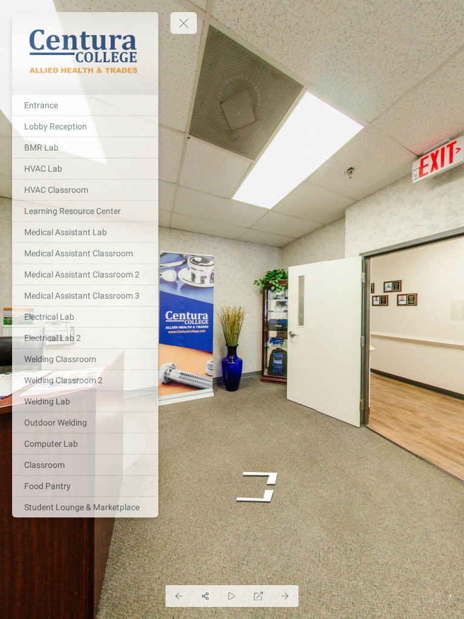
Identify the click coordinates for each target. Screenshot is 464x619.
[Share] (205, 596)
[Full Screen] (258, 596)
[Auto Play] (232, 596)
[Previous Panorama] (179, 596)
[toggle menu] (183, 23)
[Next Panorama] (285, 596)
